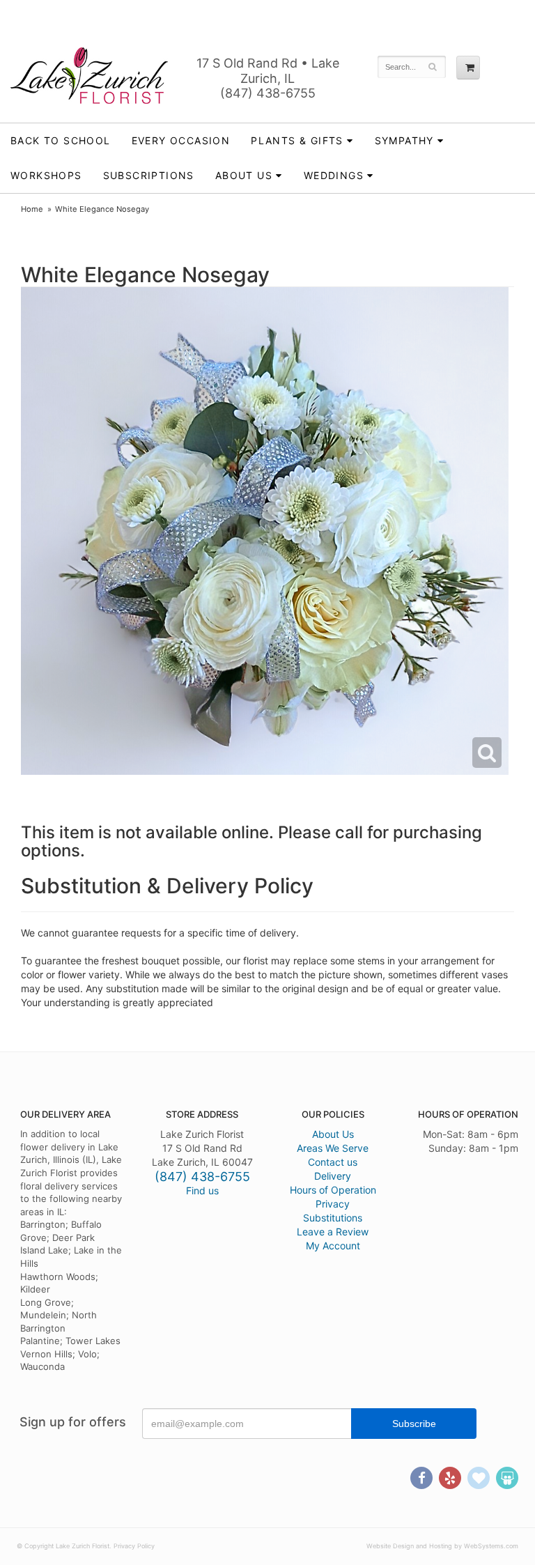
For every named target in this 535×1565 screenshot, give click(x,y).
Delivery (332, 1176)
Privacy (333, 1204)
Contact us (332, 1162)
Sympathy (404, 140)
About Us (333, 1134)
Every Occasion (181, 140)
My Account (333, 1245)
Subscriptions (148, 175)
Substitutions (332, 1218)
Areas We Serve (333, 1148)
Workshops (46, 175)
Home (32, 209)
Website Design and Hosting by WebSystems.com (442, 1546)
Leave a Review (333, 1232)
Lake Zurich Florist (89, 75)
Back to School (60, 140)
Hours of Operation (333, 1190)
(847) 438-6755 (268, 93)
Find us (202, 1190)
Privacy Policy (134, 1546)
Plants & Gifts (297, 140)
